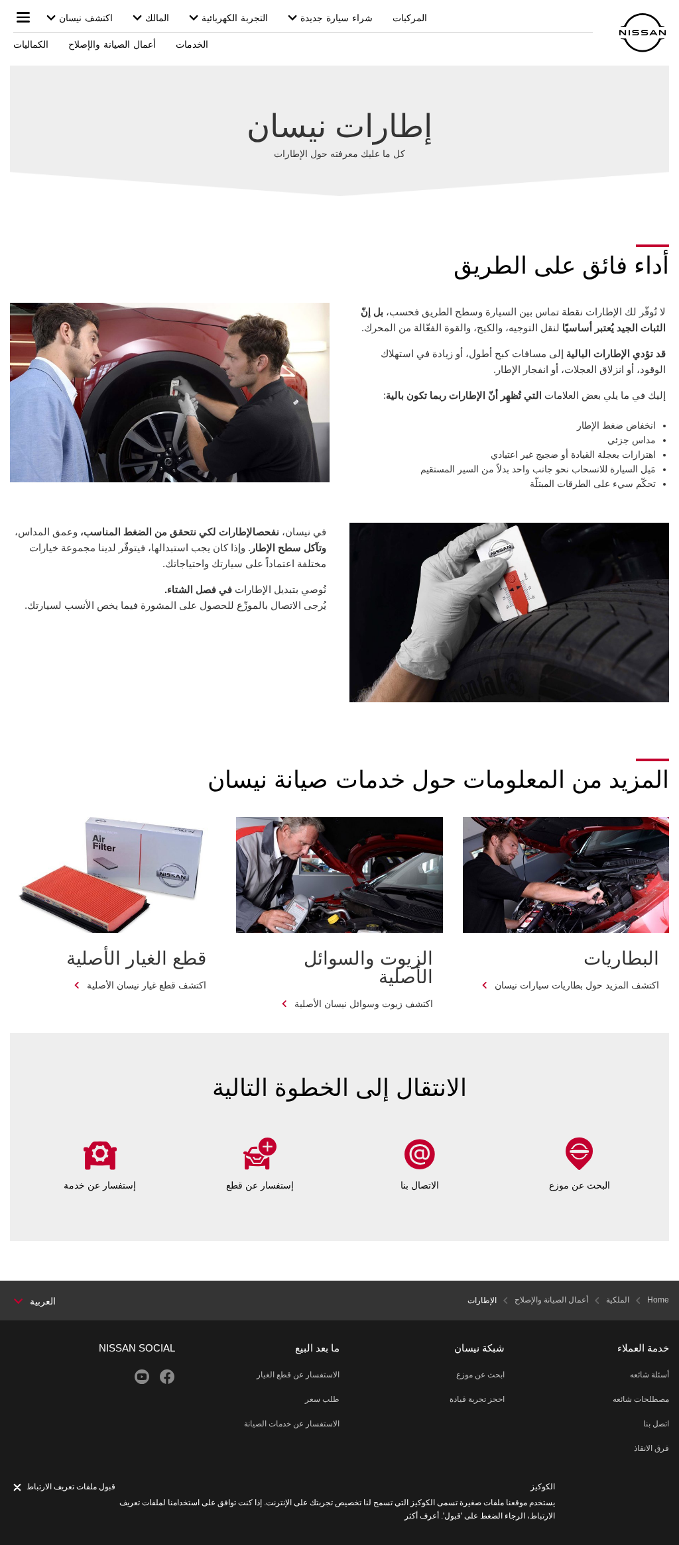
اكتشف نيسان (86, 18)
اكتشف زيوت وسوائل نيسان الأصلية (363, 1003)
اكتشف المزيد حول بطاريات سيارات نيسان (577, 985)
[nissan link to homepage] (642, 32)
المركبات (410, 18)
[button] (23, 17)
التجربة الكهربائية (235, 18)
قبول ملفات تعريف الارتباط (71, 1486)
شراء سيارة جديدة (336, 18)
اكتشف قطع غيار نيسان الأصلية (146, 985)
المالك (157, 18)
